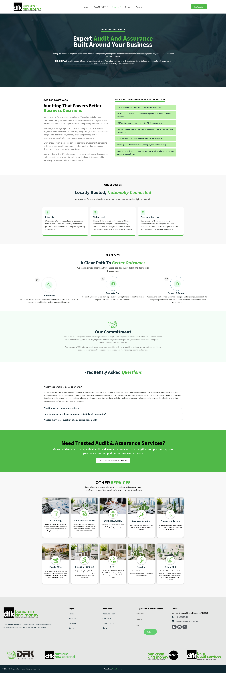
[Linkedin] (179, 627)
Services (115, 7)
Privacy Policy (108, 623)
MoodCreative (117, 669)
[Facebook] (174, 627)
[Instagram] (184, 627)
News (127, 7)
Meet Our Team (109, 614)
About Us (72, 618)
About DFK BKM (100, 7)
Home (85, 7)
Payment (139, 7)
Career (71, 628)
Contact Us (107, 618)
